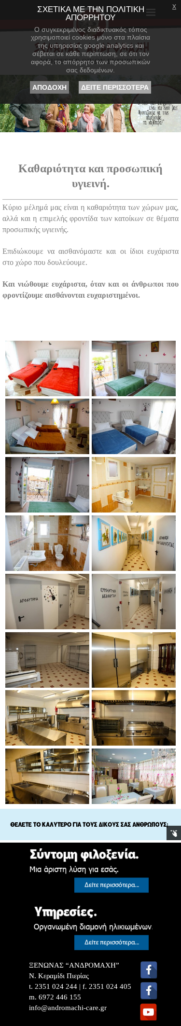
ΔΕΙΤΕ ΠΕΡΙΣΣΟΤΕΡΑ (115, 87)
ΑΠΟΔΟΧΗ (49, 87)
